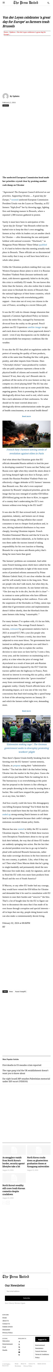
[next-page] (7, 1202)
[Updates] (6, 96)
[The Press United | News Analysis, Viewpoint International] (30, 3)
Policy (37, 1357)
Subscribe (26, 1298)
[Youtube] (19, 1352)
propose (16, 765)
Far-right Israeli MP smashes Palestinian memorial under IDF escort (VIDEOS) (26, 1080)
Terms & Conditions (42, 1354)
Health (4, 1350)
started (21, 829)
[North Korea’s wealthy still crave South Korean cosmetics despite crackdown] (14, 1178)
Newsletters (39, 1348)
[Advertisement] (26, 64)
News (11, 991)
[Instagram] (19, 1349)
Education (6, 1341)
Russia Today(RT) (20, 991)
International (40, 1345)
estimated (14, 629)
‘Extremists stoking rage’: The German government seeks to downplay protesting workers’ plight (26, 748)
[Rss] (19, 1355)
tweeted (14, 199)
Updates (12, 32)
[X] (18, 110)
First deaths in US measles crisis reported (21, 1065)
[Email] (46, 110)
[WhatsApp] (29, 110)
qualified (43, 244)
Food (4, 1347)
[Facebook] (12, 110)
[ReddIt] (24, 110)
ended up (6, 814)
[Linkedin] (35, 110)
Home (6, 32)
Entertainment (7, 1344)
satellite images (35, 327)
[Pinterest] (41, 110)
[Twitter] (19, 1344)
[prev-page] (4, 1202)
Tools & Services (41, 1351)
